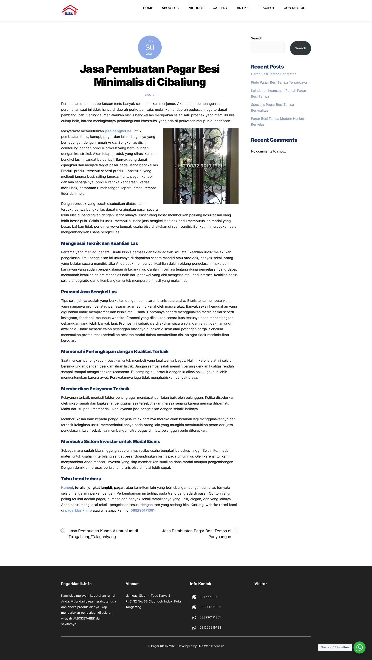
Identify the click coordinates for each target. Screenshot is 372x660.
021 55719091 (209, 597)
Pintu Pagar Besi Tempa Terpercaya (279, 82)
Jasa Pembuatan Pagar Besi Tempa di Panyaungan (196, 533)
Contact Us (294, 8)
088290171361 (142, 510)
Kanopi (67, 487)
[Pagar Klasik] (69, 13)
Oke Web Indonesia (211, 646)
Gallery (220, 8)
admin (150, 95)
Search (256, 38)
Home (148, 8)
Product (196, 8)
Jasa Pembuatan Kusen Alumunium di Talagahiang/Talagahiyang (103, 533)
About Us (170, 8)
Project (267, 8)
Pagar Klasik (159, 646)
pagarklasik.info (78, 510)
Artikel (244, 8)
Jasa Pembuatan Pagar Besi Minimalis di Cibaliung (150, 75)
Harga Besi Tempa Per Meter (273, 74)
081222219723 (210, 627)
